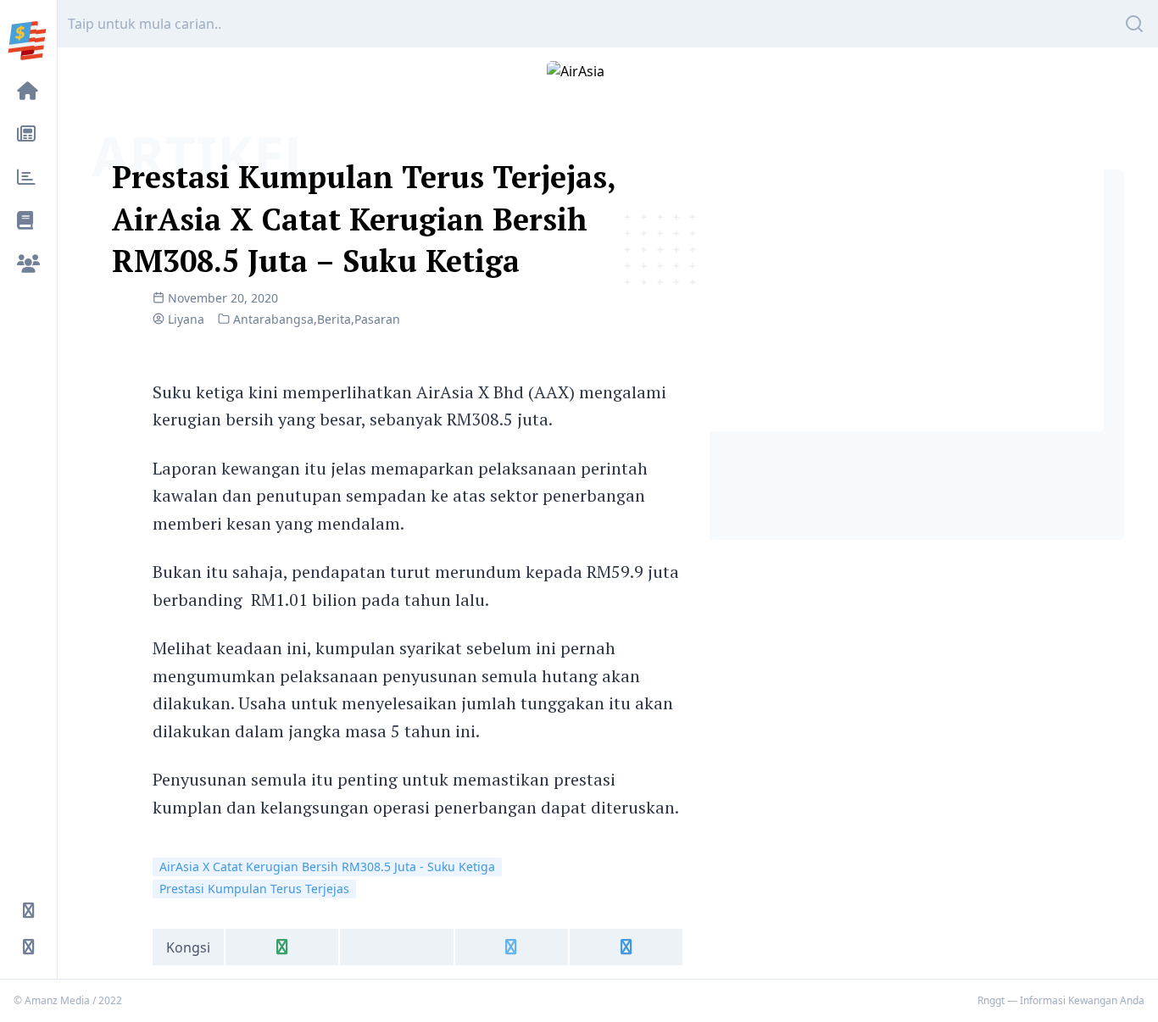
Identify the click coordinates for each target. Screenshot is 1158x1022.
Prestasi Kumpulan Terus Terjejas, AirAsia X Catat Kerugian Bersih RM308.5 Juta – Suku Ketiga (364, 218)
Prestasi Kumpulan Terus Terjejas (254, 888)
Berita (334, 319)
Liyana (186, 319)
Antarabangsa (273, 319)
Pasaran (377, 319)
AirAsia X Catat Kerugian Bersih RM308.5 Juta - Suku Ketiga (327, 866)
